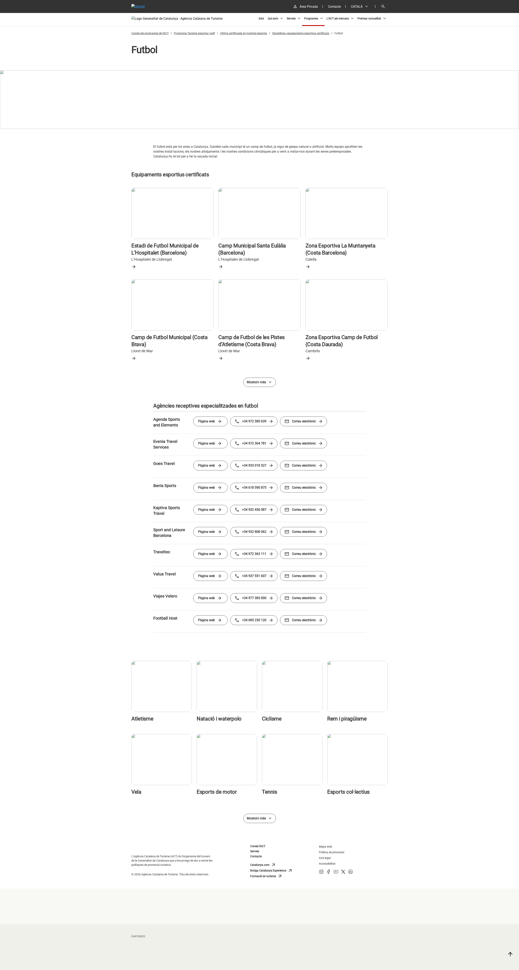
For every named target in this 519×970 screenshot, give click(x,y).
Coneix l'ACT (257, 846)
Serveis (254, 851)
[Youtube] (335, 873)
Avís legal (325, 858)
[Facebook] (328, 873)
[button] (361, 6)
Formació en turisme (268, 876)
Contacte (256, 856)
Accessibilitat (327, 863)
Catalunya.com (268, 865)
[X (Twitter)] (343, 873)
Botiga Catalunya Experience (271, 870)
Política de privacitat (331, 852)
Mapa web (325, 846)
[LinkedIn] (350, 873)
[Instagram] (321, 873)
